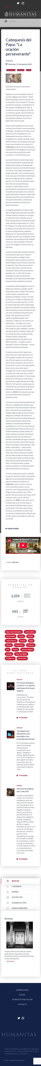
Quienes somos (22, 990)
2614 (15, 392)
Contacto (22, 1004)
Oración (28, 70)
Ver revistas (10, 961)
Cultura (21, 636)
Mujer (31, 641)
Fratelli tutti (10, 658)
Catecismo (10, 147)
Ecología (9, 654)
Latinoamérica (30, 632)
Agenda (19, 785)
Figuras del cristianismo (13, 632)
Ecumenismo (19, 645)
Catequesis (20, 70)
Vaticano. (15, 562)
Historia (8, 645)
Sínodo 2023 (22, 658)
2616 (18, 500)
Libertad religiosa (27, 649)
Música (15, 649)
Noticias (19, 679)
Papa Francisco (11, 70)
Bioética (30, 636)
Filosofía (22, 641)
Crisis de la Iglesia (21, 654)
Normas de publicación (22, 999)
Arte (7, 649)
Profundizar (23, 718)
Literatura (30, 645)
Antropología (10, 636)
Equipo (22, 995)
